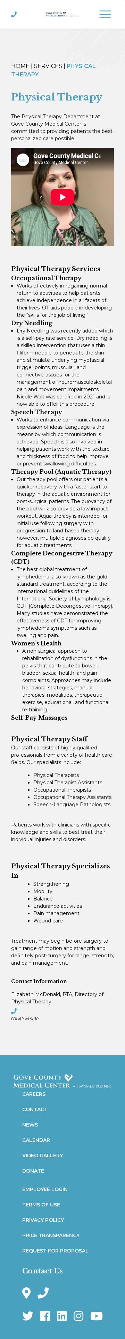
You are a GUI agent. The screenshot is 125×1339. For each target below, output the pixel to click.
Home (20, 66)
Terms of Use (41, 1205)
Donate (33, 1171)
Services (48, 66)
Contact (35, 1109)
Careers (33, 1094)
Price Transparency (51, 1235)
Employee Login (45, 1189)
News (30, 1125)
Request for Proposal (55, 1251)
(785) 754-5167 (25, 1018)
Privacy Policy (43, 1220)
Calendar (36, 1140)
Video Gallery (42, 1155)
